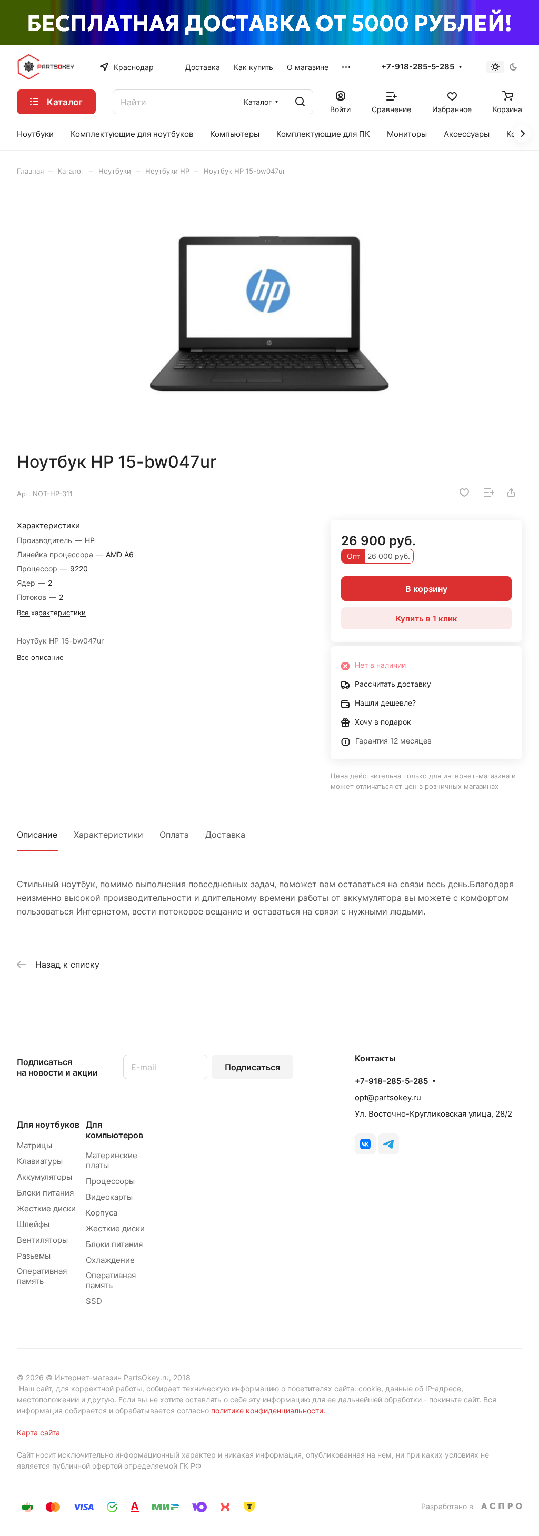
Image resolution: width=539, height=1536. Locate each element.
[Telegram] (388, 1143)
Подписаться (252, 1067)
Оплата (174, 834)
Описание (37, 834)
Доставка (225, 834)
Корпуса (101, 1213)
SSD (94, 1301)
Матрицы (34, 1145)
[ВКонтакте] (365, 1143)
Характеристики (108, 834)
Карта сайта (38, 1432)
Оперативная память (42, 1276)
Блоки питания (45, 1193)
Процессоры (110, 1181)
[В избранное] (464, 492)
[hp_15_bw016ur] (269, 313)
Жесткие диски (46, 1208)
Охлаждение (110, 1260)
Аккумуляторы (44, 1177)
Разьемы (34, 1256)
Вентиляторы (42, 1240)
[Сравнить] (489, 492)
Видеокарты (109, 1197)
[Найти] (300, 101)
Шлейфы (33, 1224)
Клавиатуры (40, 1161)
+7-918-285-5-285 (417, 67)
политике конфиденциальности (267, 1410)
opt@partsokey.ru (388, 1097)
